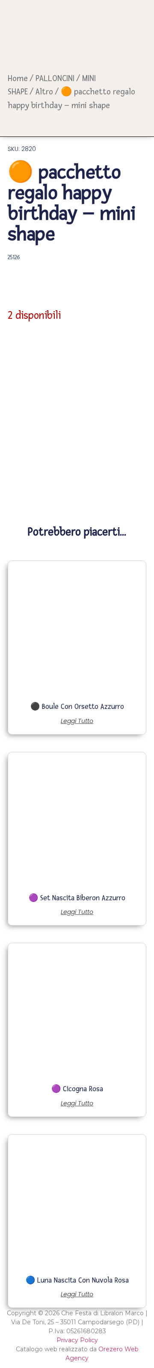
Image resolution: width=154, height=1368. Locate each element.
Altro (44, 92)
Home (18, 78)
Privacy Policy (77, 1340)
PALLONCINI (55, 78)
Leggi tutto (77, 721)
